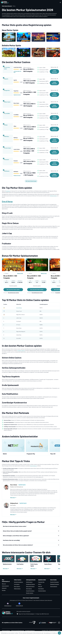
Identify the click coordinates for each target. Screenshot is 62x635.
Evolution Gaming (42, 590)
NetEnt (39, 584)
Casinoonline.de (19, 605)
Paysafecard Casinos (30, 584)
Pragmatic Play (41, 582)
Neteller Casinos (29, 593)
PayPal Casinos (29, 582)
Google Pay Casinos (30, 590)
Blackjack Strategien (54, 584)
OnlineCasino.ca (7, 605)
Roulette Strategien (54, 582)
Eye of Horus (7, 201)
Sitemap (3, 590)
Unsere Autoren (5, 585)
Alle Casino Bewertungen (31, 181)
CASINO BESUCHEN (54, 71)
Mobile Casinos (17, 588)
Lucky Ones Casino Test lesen (17, 72)
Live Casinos (16, 584)
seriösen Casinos (21, 350)
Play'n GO (40, 586)
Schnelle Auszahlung (18, 582)
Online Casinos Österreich (7, 6)
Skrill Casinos (29, 588)
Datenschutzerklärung (6, 630)
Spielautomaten (53, 195)
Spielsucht (4, 588)
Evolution (8, 191)
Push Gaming (41, 588)
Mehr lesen (12, 497)
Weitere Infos (53, 67)
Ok (59, 633)
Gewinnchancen (33, 465)
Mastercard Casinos (30, 586)
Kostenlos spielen (13, 285)
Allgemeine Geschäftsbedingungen (17, 630)
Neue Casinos (17, 586)
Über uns (4, 583)
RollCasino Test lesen (17, 175)
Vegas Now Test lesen (17, 94)
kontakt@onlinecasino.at (30, 630)
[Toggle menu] (60, 2)
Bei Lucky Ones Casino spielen (13, 289)
